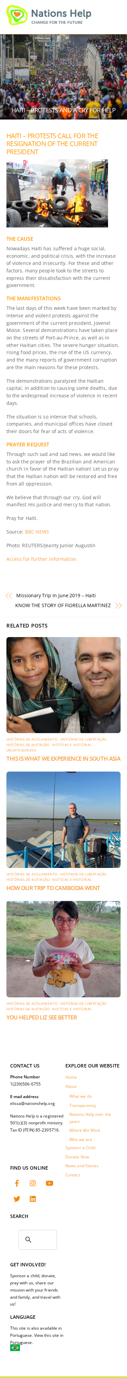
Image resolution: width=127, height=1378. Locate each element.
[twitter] (17, 1198)
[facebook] (17, 1182)
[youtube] (49, 1182)
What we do (80, 1096)
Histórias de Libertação (83, 739)
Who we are (80, 1139)
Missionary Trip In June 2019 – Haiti (56, 595)
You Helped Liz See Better (41, 1017)
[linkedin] (33, 1198)
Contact (72, 1175)
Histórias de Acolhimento (32, 739)
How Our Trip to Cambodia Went (53, 888)
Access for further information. (42, 559)
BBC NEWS (37, 531)
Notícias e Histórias (71, 745)
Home (71, 1077)
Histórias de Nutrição (28, 745)
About (71, 1086)
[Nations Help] (48, 22)
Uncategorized (21, 750)
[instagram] (33, 1182)
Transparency (82, 1105)
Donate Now (77, 1157)
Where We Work (84, 1130)
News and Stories (82, 1166)
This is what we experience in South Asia (63, 758)
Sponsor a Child (80, 1148)
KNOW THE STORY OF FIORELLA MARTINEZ (63, 605)
